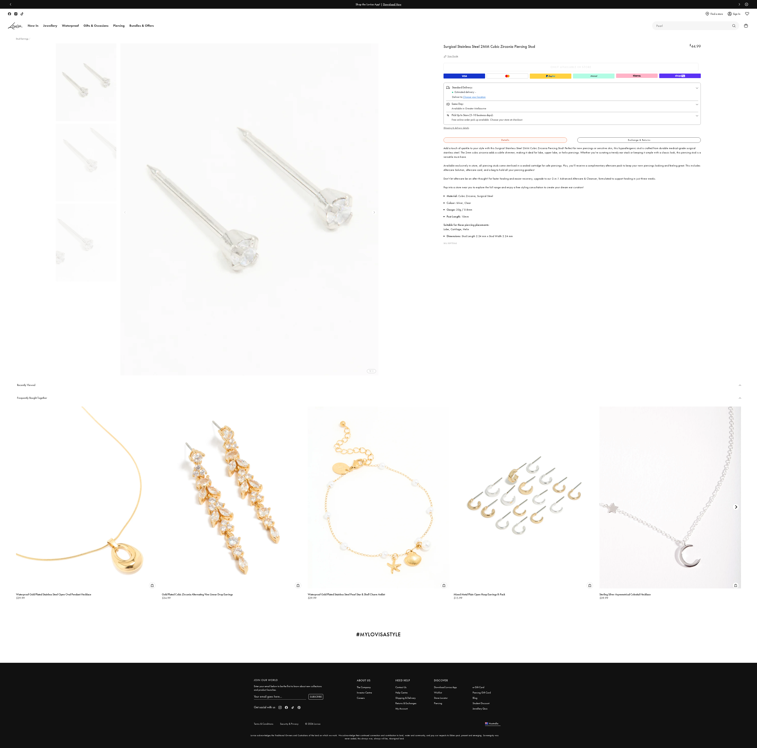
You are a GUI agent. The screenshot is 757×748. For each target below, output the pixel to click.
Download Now (392, 4)
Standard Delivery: (462, 87)
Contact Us (401, 687)
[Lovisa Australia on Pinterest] (299, 707)
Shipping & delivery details (456, 128)
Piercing (438, 703)
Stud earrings (22, 38)
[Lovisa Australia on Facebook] (9, 14)
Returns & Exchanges (405, 703)
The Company (364, 687)
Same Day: (458, 103)
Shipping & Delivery (405, 698)
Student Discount (481, 703)
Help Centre (401, 692)
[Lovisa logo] (15, 25)
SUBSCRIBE (316, 696)
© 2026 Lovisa (312, 723)
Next (374, 212)
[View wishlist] (747, 14)
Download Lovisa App (445, 687)
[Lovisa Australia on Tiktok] (22, 14)
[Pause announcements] (745, 4)
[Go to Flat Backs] (734, 26)
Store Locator (441, 698)
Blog (475, 698)
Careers (361, 698)
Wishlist (438, 692)
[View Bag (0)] (744, 25)
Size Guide (452, 56)
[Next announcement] (738, 4)
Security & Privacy (289, 723)
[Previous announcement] (11, 4)
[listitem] (249, 209)
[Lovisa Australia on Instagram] (15, 14)
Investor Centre (364, 692)
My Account (401, 708)
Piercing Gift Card (482, 692)
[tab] (505, 140)
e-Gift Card (478, 687)
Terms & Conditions (263, 723)
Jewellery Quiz (480, 708)
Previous (125, 212)
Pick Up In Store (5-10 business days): (472, 115)
